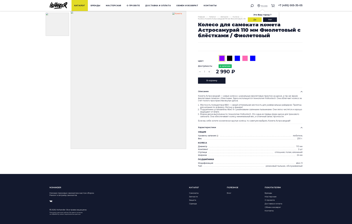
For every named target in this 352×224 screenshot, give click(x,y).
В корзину (211, 80)
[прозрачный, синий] (252, 58)
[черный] (229, 58)
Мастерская (113, 5)
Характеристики (207, 127)
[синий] (237, 58)
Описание (203, 91)
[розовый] (245, 58)
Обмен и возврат (187, 5)
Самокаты (194, 193)
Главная (201, 17)
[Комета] (178, 18)
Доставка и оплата (158, 5)
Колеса (236, 17)
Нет (270, 19)
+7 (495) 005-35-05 (290, 5)
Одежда (193, 203)
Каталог (79, 5)
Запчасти (224, 17)
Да (254, 19)
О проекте (133, 5)
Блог (229, 193)
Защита (192, 200)
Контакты (210, 5)
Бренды (95, 5)
